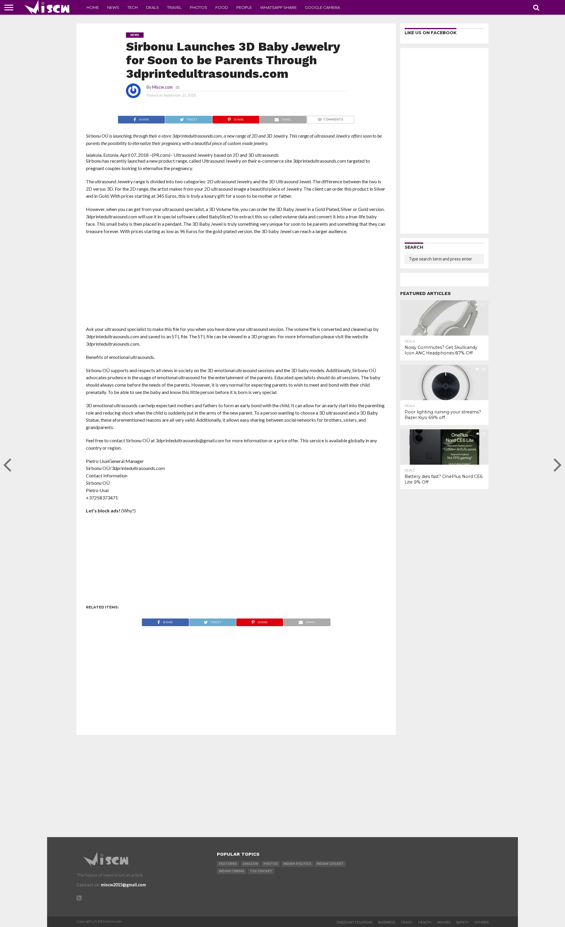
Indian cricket (330, 864)
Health (424, 922)
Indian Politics (297, 864)
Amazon (250, 864)
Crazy (406, 922)
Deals (152, 7)
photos (270, 864)
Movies (443, 922)
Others (481, 922)
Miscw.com (162, 87)
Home (93, 7)
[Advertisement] (236, 282)
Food (221, 7)
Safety (462, 922)
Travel (174, 7)
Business (386, 922)
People (244, 7)
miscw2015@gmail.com (123, 884)
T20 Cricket (261, 871)
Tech (132, 7)
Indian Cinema (231, 871)
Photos (198, 7)
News (113, 7)
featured (228, 864)
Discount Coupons (354, 922)
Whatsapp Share (278, 7)
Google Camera (322, 7)
